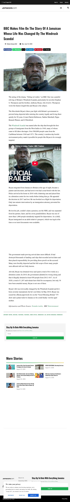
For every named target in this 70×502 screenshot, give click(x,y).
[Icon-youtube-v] (3, 486)
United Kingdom (51, 314)
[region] (22, 490)
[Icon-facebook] (3, 485)
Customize (11, 495)
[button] (61, 7)
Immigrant (41, 314)
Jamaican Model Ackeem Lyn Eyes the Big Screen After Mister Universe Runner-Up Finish (25, 385)
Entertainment (53, 306)
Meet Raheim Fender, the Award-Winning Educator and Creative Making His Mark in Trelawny (26, 375)
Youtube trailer (37, 306)
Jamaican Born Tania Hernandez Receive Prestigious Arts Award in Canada (25, 366)
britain (15, 314)
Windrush (59, 314)
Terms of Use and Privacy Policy (25, 330)
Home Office (33, 314)
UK (45, 314)
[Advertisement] (35, 19)
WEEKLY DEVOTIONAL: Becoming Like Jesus (54, 365)
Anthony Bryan (8, 314)
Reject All (22, 495)
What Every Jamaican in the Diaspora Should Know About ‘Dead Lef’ (53, 374)
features (26, 314)
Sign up (35, 338)
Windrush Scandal (18, 125)
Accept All (33, 495)
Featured (20, 314)
